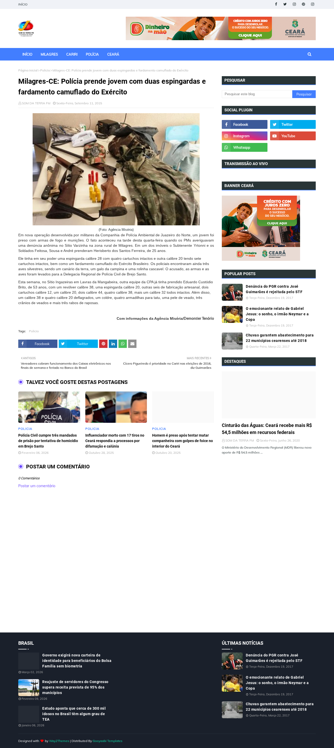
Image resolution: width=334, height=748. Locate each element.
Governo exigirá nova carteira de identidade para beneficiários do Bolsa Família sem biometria (76, 660)
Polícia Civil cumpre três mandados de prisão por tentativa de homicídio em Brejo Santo (48, 440)
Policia (45, 70)
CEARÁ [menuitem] (113, 54)
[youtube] (293, 135)
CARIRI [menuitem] (71, 54)
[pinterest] (303, 4)
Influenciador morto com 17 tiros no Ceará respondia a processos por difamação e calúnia (114, 440)
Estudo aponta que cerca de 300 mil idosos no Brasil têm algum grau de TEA (74, 713)
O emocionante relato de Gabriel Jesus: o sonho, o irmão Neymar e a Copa (277, 314)
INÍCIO (22, 4)
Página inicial (28, 70)
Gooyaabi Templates (107, 741)
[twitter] (285, 4)
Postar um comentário (36, 486)
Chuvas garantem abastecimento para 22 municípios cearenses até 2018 (280, 338)
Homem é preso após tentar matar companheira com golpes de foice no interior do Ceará (182, 440)
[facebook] (276, 4)
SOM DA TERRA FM (36, 103)
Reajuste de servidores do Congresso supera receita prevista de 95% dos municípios (75, 687)
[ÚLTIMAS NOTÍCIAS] (269, 394)
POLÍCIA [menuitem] (92, 54)
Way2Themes (59, 741)
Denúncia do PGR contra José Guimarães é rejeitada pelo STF (274, 289)
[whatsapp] (244, 147)
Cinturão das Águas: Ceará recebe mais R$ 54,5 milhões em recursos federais (267, 429)
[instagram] (294, 4)
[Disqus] (116, 566)
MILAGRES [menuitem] (49, 54)
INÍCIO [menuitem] (27, 54)
